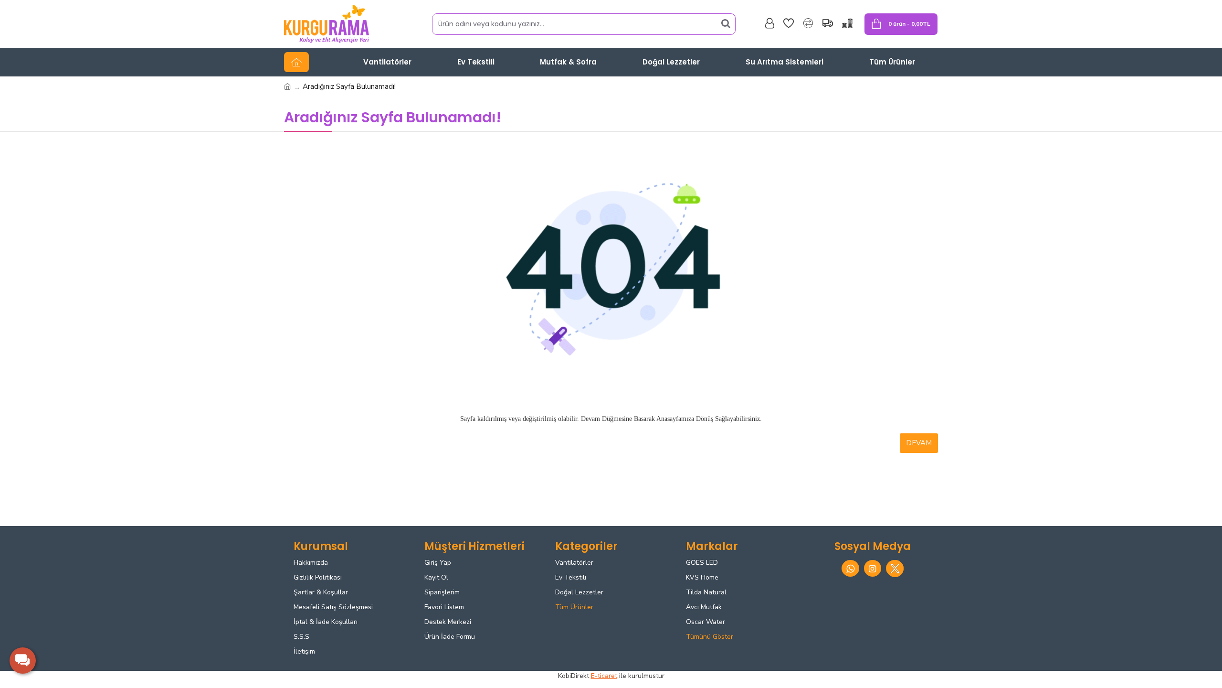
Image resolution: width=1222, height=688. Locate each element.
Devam (919, 443)
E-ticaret (604, 675)
